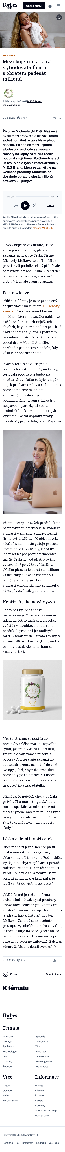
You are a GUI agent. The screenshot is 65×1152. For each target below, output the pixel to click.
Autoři (6, 1085)
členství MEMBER (43, 228)
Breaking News (44, 1061)
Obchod (7, 1090)
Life (5, 1056)
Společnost (9, 1046)
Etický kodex (42, 1115)
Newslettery (42, 1056)
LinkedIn (41, 1143)
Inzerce (39, 1095)
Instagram (27, 1143)
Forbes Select (10, 1100)
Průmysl (7, 1041)
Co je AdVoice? (12, 105)
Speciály (40, 1036)
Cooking (7, 1061)
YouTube (54, 1143)
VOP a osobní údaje (46, 1110)
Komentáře (41, 1041)
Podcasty (40, 1051)
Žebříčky (7, 1066)
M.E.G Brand (34, 101)
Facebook (8, 1143)
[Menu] (58, 5)
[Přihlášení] (50, 5)
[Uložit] (60, 118)
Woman (39, 1046)
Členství (39, 1090)
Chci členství (34, 6)
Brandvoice (41, 1066)
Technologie (10, 1051)
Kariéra (39, 1100)
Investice (8, 1036)
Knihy (6, 1095)
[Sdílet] (55, 118)
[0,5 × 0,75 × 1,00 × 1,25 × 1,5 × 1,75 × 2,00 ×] (52, 205)
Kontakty (40, 1105)
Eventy (39, 1085)
